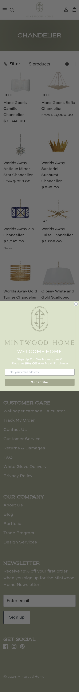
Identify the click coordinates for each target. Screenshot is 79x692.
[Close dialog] (76, 304)
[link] (40, 325)
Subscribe (39, 382)
